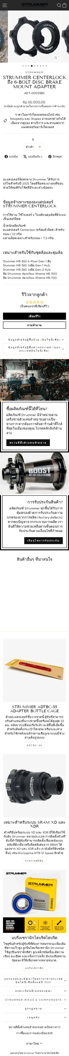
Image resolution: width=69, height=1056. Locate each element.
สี (33, 139)
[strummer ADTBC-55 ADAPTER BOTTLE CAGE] (34, 670)
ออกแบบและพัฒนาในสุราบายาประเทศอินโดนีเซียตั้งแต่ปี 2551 (33, 980)
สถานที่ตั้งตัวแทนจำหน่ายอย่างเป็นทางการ (34, 1027)
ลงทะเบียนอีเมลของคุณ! (33, 990)
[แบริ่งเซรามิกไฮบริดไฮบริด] (34, 901)
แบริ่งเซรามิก (34, 968)
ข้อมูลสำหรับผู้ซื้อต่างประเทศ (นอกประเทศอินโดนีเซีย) (34, 349)
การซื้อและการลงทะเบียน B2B (34, 1033)
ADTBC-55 (34, 745)
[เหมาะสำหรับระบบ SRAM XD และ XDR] (34, 785)
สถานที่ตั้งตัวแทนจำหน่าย (28, 442)
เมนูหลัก (33, 1017)
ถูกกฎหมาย (33, 1008)
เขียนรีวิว (34, 316)
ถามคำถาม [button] (34, 325)
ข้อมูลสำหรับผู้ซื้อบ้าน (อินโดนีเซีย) (34, 339)
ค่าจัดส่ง (8, 106)
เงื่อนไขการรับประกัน (43, 540)
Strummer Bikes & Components (33, 999)
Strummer (34, 72)
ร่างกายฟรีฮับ (34, 860)
